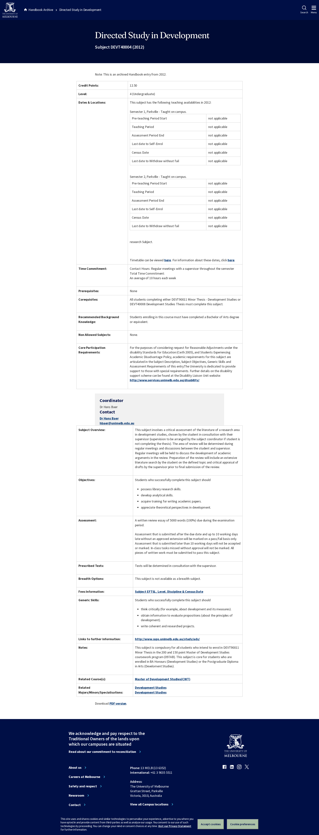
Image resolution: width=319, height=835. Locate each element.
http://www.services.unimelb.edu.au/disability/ (164, 380)
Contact (75, 805)
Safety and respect (83, 786)
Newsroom (76, 795)
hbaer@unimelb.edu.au (117, 423)
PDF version (117, 703)
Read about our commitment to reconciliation (102, 752)
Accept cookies (211, 824)
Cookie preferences (242, 824)
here (167, 260)
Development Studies (150, 687)
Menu (314, 12)
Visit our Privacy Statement (174, 826)
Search (304, 12)
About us (75, 768)
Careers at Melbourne (84, 777)
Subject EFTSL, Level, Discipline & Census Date (169, 591)
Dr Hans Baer (109, 418)
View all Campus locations (149, 804)
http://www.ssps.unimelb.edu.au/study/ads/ (167, 639)
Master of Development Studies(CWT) (162, 679)
